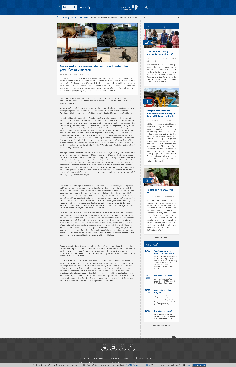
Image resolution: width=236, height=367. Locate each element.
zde (190, 365)
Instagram (122, 347)
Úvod (59, 17)
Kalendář (151, 358)
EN (178, 17)
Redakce (115, 358)
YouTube (131, 347)
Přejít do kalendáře (161, 325)
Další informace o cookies (138, 365)
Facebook (113, 347)
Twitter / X (104, 347)
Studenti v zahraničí (79, 17)
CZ (174, 17)
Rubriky (66, 17)
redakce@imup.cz (101, 358)
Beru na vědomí (199, 365)
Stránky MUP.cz (128, 358)
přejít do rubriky (161, 238)
